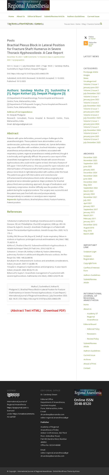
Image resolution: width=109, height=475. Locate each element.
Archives (87, 359)
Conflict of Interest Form (91, 269)
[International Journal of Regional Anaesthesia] (28, 6)
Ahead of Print (90, 363)
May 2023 (88, 185)
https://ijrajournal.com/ (17, 407)
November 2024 (90, 175)
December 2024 (90, 172)
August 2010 (89, 227)
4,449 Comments (30, 57)
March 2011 (88, 215)
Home (86, 304)
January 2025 (89, 169)
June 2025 (88, 166)
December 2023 (90, 182)
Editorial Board (90, 324)
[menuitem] (11, 16)
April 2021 (88, 203)
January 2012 (89, 212)
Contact (87, 368)
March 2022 (88, 191)
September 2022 (91, 188)
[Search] (100, 23)
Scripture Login (90, 251)
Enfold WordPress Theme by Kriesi (66, 471)
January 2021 (89, 206)
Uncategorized (90, 81)
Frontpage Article (91, 72)
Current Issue (89, 355)
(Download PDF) (54, 310)
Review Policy (93, 338)
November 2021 (90, 197)
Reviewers (91, 333)
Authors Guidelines (92, 275)
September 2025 (91, 163)
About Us (87, 309)
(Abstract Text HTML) (26, 310)
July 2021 (87, 200)
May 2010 (88, 230)
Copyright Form (90, 263)
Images (87, 75)
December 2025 (90, 157)
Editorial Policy (93, 329)
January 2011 (89, 221)
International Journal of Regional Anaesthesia (35, 471)
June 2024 (88, 178)
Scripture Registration (89, 257)
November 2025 (90, 160)
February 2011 (90, 218)
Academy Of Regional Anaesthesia (92, 316)
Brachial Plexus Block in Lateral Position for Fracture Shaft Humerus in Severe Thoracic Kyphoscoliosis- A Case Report (36, 49)
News (86, 78)
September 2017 (91, 209)
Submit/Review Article (90, 281)
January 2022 (89, 194)
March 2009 (88, 233)
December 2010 (90, 224)
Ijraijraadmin (19, 60)
